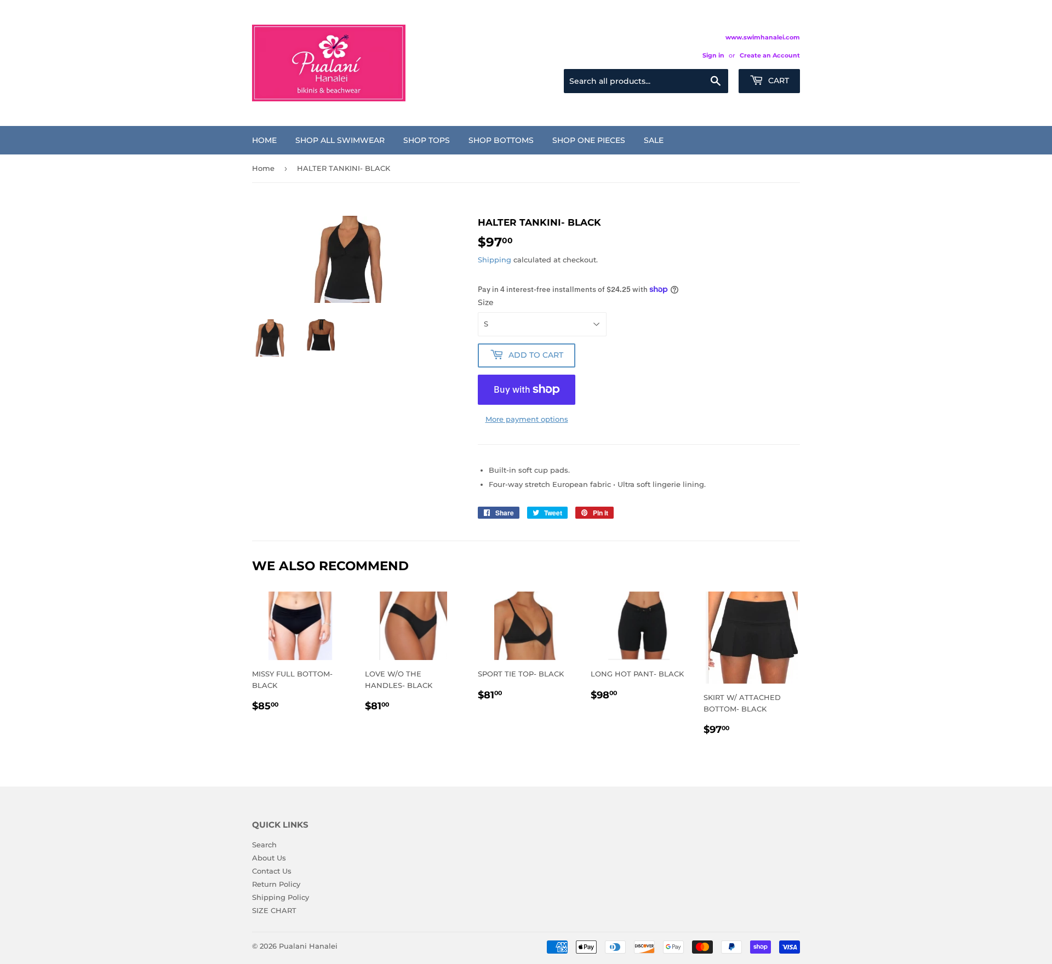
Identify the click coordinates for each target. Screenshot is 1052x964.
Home (264, 140)
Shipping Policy (280, 897)
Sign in (713, 55)
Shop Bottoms (501, 140)
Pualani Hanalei (308, 946)
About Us (269, 857)
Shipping (494, 259)
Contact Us (271, 871)
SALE (654, 140)
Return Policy (276, 884)
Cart (777, 80)
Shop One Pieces (588, 140)
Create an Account (770, 55)
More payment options (526, 419)
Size (486, 302)
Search (264, 844)
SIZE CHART (274, 910)
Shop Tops (426, 140)
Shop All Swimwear (340, 140)
